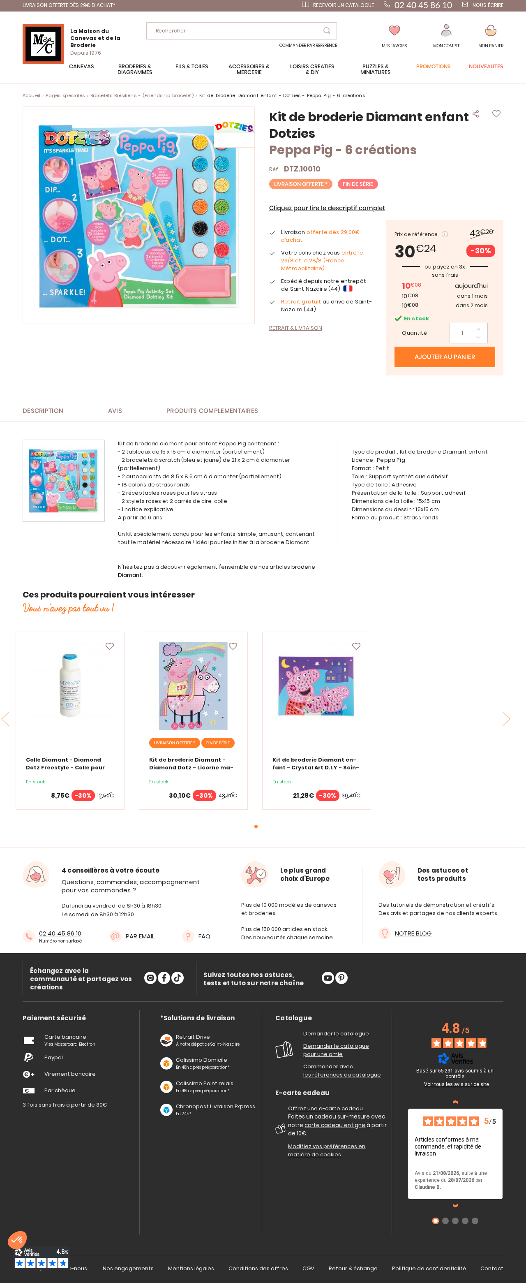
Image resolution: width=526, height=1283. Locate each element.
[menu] (263, 73)
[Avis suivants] (455, 1205)
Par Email (140, 936)
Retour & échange (353, 1268)
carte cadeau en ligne (335, 1125)
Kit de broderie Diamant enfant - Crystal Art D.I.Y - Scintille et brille (315, 767)
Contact (491, 1268)
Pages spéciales (65, 95)
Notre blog (413, 933)
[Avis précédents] (455, 1102)
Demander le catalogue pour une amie (336, 1050)
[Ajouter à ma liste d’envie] (110, 646)
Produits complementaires (212, 411)
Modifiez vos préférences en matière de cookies (326, 1150)
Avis (115, 411)
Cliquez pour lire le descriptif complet (327, 208)
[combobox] (241, 30)
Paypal (53, 1057)
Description (43, 411)
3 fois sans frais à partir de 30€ (65, 1105)
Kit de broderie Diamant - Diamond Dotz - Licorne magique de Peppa (191, 767)
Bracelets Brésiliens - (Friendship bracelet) (142, 95)
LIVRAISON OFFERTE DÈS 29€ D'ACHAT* (69, 5)
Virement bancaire (70, 1074)
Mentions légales (191, 1268)
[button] (446, 36)
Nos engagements (128, 1268)
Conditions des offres (258, 1268)
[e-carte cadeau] (281, 1131)
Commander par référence (308, 45)
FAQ (204, 936)
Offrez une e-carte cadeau (325, 1108)
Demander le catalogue (336, 1034)
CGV (308, 1268)
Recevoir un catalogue (343, 5)
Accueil (31, 95)
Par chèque (60, 1090)
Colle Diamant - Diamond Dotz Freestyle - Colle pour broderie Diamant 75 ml (65, 767)
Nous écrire (488, 5)
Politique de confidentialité (429, 1268)
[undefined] (504, 1072)
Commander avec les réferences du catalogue (342, 1071)
